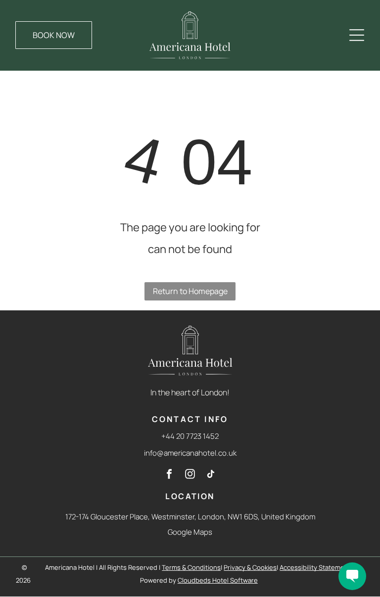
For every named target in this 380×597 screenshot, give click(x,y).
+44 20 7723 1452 (190, 436)
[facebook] (169, 475)
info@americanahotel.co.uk (190, 453)
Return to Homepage (190, 291)
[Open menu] (356, 35)
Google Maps (190, 532)
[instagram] (190, 475)
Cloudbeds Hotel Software (218, 580)
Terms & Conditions (191, 567)
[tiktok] (210, 475)
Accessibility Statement (315, 567)
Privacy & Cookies (250, 567)
